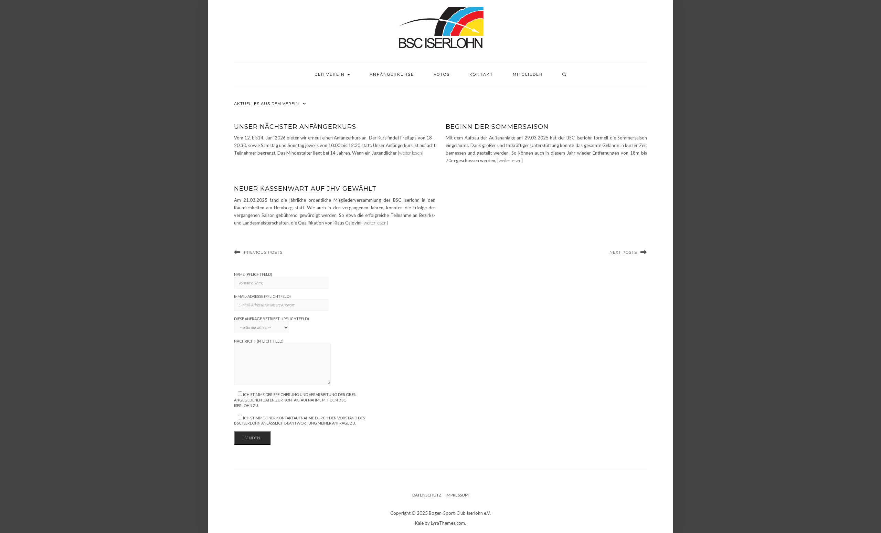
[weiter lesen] (410, 153)
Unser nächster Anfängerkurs (295, 126)
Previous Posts (263, 252)
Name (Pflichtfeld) (253, 274)
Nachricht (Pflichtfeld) (259, 341)
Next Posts (623, 252)
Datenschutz (426, 495)
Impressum (457, 495)
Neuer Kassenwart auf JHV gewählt (305, 188)
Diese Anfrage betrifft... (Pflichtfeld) (271, 318)
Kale (419, 523)
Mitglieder (528, 74)
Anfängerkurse (392, 74)
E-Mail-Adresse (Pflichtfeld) (262, 296)
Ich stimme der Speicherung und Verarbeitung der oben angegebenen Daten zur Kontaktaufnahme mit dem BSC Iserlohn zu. (295, 399)
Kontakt (481, 74)
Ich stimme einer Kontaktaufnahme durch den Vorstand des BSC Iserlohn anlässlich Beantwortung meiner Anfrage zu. (299, 421)
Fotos (442, 74)
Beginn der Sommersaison (497, 126)
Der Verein (331, 74)
